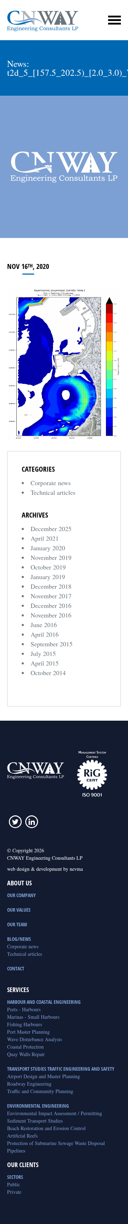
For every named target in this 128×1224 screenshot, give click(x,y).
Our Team (17, 924)
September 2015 (52, 644)
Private (14, 1191)
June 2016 (44, 624)
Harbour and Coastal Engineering (44, 1001)
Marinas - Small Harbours (33, 1016)
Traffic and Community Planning (40, 1091)
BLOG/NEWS (19, 939)
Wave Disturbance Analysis (34, 1039)
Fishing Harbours (24, 1024)
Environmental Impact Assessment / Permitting (54, 1113)
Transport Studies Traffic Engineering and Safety (60, 1068)
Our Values (19, 909)
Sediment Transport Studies (35, 1120)
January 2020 (48, 548)
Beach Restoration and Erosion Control (46, 1128)
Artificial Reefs (22, 1135)
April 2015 (45, 663)
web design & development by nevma (45, 868)
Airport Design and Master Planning (43, 1076)
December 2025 (51, 528)
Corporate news (51, 482)
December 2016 (51, 605)
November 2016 (51, 615)
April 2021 (45, 538)
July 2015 (43, 653)
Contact (15, 968)
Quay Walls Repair (26, 1054)
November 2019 (51, 557)
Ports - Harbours (24, 1009)
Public (13, 1184)
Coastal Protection (25, 1046)
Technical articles (53, 492)
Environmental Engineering (38, 1105)
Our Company (21, 895)
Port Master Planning (28, 1031)
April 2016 (45, 634)
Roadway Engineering (29, 1083)
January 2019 (48, 576)
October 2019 (48, 567)
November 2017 (51, 596)
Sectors (15, 1176)
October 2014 (48, 672)
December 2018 (51, 586)
